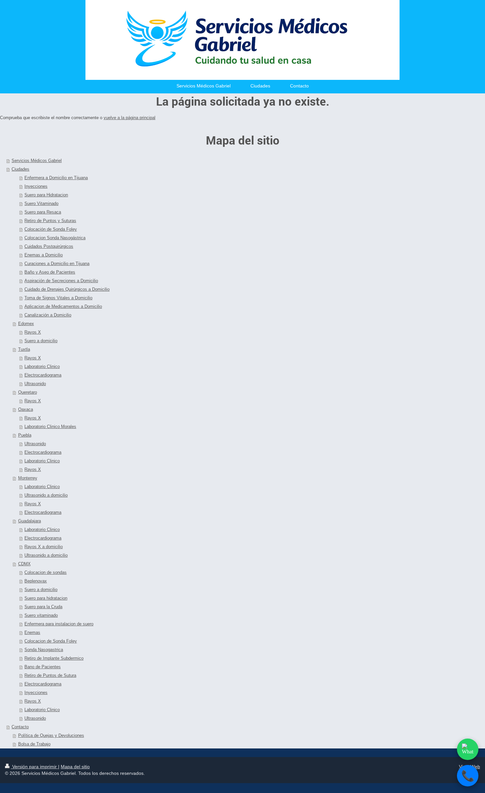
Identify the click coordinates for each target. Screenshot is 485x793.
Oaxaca (25, 409)
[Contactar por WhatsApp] (467, 749)
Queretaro (27, 392)
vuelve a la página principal (129, 117)
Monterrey (27, 478)
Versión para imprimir (34, 766)
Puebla (24, 435)
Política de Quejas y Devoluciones (51, 735)
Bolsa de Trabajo (34, 744)
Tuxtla (24, 349)
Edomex (26, 323)
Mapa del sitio (75, 766)
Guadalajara (29, 520)
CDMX (24, 563)
